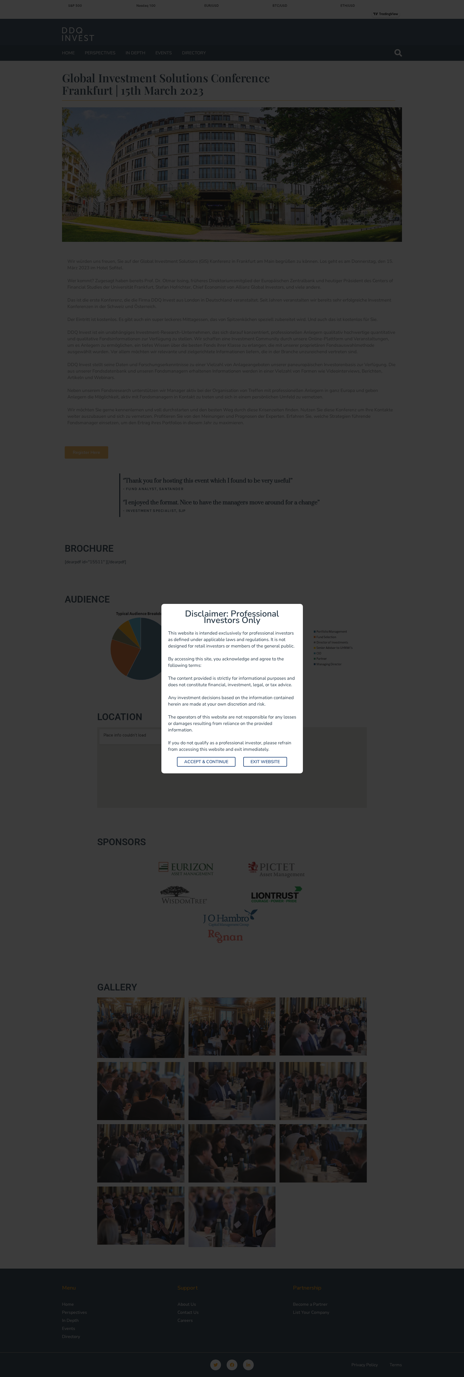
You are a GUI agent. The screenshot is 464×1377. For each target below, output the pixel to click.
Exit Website (265, 762)
